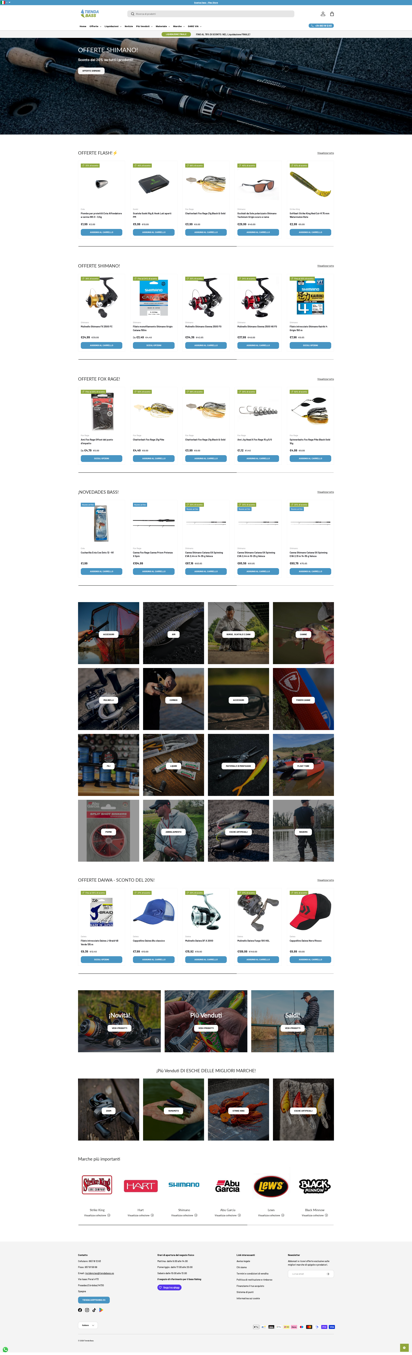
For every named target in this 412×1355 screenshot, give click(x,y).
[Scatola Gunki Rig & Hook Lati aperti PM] (153, 184)
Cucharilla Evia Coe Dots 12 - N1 (97, 552)
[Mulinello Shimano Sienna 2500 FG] (206, 297)
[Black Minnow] (315, 1186)
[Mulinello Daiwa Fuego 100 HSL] (258, 911)
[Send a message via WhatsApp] (5, 1349)
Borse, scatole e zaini (238, 634)
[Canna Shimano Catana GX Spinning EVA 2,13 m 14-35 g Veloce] (310, 523)
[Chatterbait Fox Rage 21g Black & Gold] (206, 184)
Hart (141, 1210)
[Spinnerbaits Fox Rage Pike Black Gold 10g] (310, 410)
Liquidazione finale (176, 34)
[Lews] (271, 1186)
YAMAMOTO (173, 1110)
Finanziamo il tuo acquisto (250, 1285)
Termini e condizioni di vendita (252, 1273)
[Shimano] (184, 1186)
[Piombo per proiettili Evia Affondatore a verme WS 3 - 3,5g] (101, 184)
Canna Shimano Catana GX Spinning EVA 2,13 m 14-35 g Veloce (308, 554)
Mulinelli (108, 700)
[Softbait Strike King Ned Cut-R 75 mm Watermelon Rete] (310, 184)
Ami (173, 634)
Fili (108, 766)
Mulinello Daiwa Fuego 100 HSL (253, 940)
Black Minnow (314, 1210)
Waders (303, 832)
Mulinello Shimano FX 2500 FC (96, 326)
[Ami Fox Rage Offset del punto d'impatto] (101, 410)
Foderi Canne (303, 700)
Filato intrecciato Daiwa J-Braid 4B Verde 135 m (99, 942)
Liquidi (173, 766)
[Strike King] (97, 1186)
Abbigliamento (173, 832)
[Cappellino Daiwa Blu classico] (153, 911)
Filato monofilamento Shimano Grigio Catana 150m (153, 328)
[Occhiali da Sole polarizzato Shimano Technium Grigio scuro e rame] (258, 184)
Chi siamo (242, 1267)
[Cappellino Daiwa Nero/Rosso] (310, 911)
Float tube (303, 766)
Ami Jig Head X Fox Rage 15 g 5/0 (254, 439)
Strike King (97, 1210)
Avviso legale (243, 1261)
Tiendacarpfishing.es (93, 1300)
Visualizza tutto (325, 152)
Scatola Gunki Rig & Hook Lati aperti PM (152, 215)
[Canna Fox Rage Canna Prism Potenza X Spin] (153, 523)
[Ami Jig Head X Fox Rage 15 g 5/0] (258, 410)
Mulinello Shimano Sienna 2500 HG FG (257, 326)
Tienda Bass (89, 1341)
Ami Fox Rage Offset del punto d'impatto (97, 441)
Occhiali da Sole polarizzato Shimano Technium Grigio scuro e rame (256, 215)
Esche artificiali (238, 832)
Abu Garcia (227, 1210)
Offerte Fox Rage (91, 70)
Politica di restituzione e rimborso (254, 1279)
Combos (174, 700)
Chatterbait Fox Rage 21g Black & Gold (205, 213)
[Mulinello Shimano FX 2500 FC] (101, 297)
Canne (303, 634)
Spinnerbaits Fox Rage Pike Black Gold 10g (310, 441)
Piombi (108, 832)
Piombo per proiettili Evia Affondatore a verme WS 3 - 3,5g (101, 215)
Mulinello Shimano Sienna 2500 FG (203, 326)
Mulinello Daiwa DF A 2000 (199, 940)
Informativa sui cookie (248, 1298)
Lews (271, 1210)
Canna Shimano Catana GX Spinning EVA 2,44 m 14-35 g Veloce (204, 554)
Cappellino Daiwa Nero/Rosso (306, 940)
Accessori (108, 634)
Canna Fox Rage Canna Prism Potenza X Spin (153, 554)
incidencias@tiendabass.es (99, 1273)
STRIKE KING (238, 1110)
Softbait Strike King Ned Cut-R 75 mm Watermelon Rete (309, 215)
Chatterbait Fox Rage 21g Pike (148, 439)
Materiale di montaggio (238, 766)
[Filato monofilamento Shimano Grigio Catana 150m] (153, 297)
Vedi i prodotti (119, 1028)
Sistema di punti (245, 1292)
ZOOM (108, 1110)
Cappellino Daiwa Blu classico (149, 940)
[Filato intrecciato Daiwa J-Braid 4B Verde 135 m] (101, 911)
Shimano (184, 1210)
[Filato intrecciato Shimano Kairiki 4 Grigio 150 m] (310, 297)
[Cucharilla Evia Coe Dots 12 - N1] (101, 523)
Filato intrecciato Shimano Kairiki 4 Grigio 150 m (308, 328)
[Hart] (141, 1186)
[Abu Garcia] (228, 1186)
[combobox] (210, 13)
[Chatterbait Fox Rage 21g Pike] (153, 410)
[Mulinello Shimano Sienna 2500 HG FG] (258, 297)
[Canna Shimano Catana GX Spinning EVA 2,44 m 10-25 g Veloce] (258, 523)
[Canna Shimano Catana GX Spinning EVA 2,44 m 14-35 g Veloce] (206, 523)
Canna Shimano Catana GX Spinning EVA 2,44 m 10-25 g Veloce (256, 554)
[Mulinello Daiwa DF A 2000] (206, 911)
